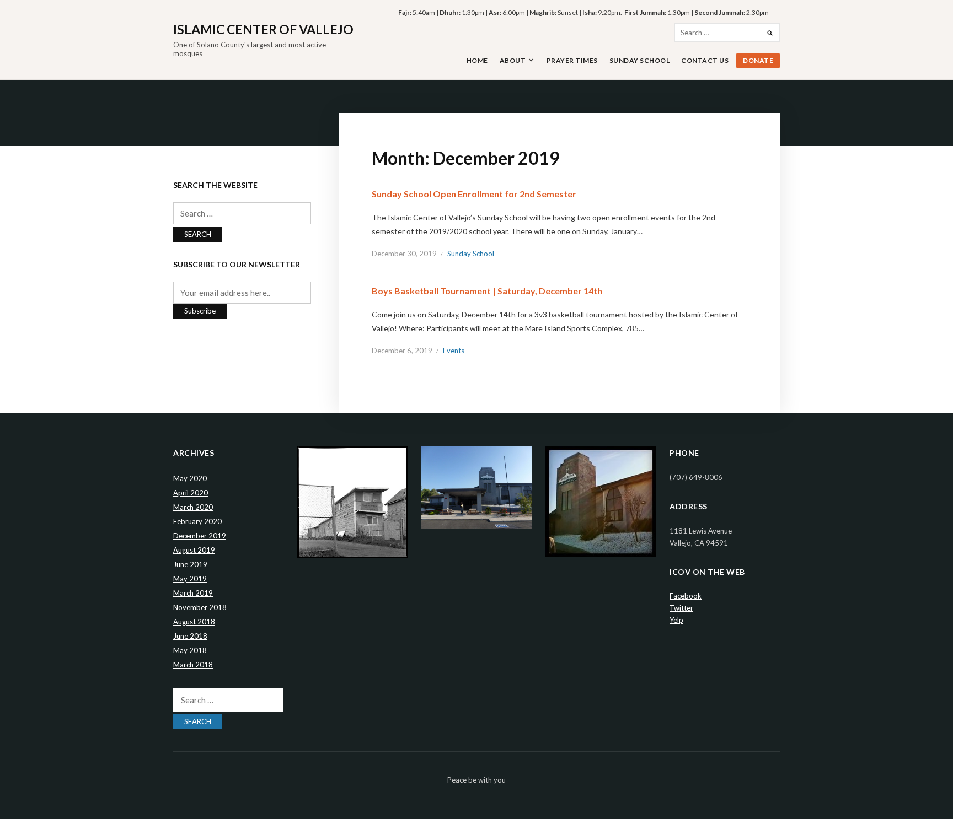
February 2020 (197, 521)
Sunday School (639, 60)
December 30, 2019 (404, 253)
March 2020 (193, 507)
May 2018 (190, 650)
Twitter (681, 608)
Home (477, 60)
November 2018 (200, 607)
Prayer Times (572, 60)
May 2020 (190, 478)
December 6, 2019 (402, 350)
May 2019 (190, 578)
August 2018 (194, 621)
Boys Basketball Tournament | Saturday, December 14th (487, 290)
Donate (758, 60)
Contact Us (705, 60)
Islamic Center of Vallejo (263, 29)
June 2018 (190, 636)
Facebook (686, 595)
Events (453, 350)
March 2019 (193, 593)
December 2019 (199, 535)
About (513, 60)
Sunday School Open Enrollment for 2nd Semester (474, 193)
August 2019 (194, 550)
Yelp (676, 620)
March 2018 (193, 664)
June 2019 (190, 564)
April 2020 (190, 492)
